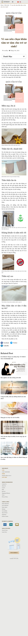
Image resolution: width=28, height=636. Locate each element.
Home (2, 5)
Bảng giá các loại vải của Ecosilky (10, 417)
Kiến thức (6, 5)
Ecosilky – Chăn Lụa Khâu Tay (10, 336)
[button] (13, 2)
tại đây (15, 338)
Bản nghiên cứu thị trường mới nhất (11, 377)
